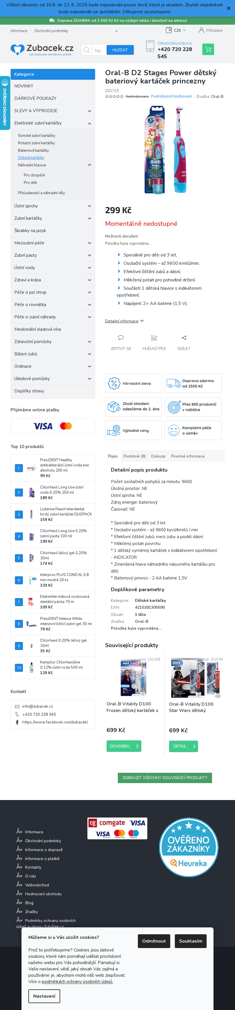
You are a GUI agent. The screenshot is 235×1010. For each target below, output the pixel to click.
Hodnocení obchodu (43, 894)
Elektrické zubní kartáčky (38, 123)
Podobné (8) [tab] (135, 456)
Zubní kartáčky (28, 218)
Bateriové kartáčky (33, 150)
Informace (19, 31)
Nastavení (44, 996)
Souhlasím (190, 941)
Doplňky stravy (29, 391)
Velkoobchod (37, 885)
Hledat (120, 50)
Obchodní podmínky (51, 31)
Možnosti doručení (121, 236)
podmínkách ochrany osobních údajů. (77, 981)
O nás (30, 876)
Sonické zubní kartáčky (36, 135)
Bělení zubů (25, 354)
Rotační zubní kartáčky (36, 143)
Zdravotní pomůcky (33, 342)
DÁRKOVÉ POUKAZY (35, 98)
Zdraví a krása (27, 280)
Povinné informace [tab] (188, 456)
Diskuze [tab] (158, 456)
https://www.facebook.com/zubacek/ (55, 722)
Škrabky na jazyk (30, 230)
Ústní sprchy (26, 206)
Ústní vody (24, 267)
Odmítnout (154, 941)
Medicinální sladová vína (37, 329)
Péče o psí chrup (30, 292)
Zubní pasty (25, 255)
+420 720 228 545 (39, 714)
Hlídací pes (154, 348)
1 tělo (140, 614)
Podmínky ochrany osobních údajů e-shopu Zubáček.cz (46, 923)
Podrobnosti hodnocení (171, 96)
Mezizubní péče (29, 243)
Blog (29, 903)
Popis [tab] (113, 456)
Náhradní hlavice (32, 165)
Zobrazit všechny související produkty (164, 778)
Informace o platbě (42, 858)
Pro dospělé (34, 175)
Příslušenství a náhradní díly (41, 193)
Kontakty (33, 867)
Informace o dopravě (43, 850)
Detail (180, 746)
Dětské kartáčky (31, 157)
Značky (31, 911)
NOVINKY (23, 86)
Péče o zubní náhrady (35, 317)
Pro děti (30, 182)
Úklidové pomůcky (32, 379)
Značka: (210, 96)
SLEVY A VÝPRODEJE (35, 111)
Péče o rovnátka (30, 305)
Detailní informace (121, 321)
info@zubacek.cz (37, 706)
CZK (177, 30)
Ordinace (23, 366)
